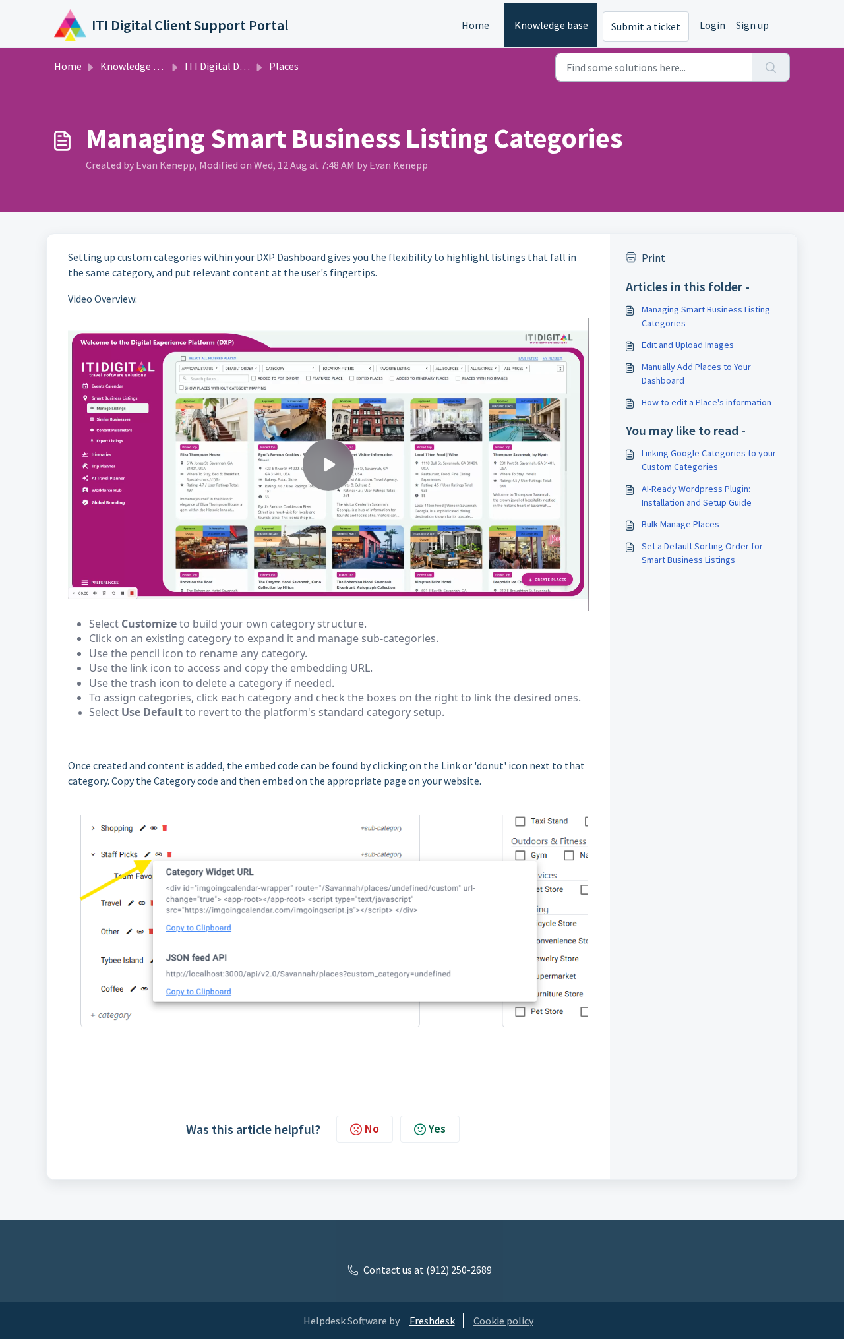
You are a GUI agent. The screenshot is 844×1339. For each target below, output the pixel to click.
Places (284, 66)
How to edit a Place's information (706, 402)
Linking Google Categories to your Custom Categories (709, 460)
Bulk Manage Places (680, 524)
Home (475, 25)
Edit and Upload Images (688, 345)
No (372, 1128)
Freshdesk (432, 1320)
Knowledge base (551, 25)
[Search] (771, 67)
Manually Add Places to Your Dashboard (696, 373)
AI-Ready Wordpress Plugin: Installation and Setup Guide (697, 495)
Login (712, 25)
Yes (437, 1128)
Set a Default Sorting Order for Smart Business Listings (702, 553)
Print (653, 257)
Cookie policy (503, 1320)
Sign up (752, 25)
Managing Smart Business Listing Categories (706, 316)
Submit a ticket (645, 26)
